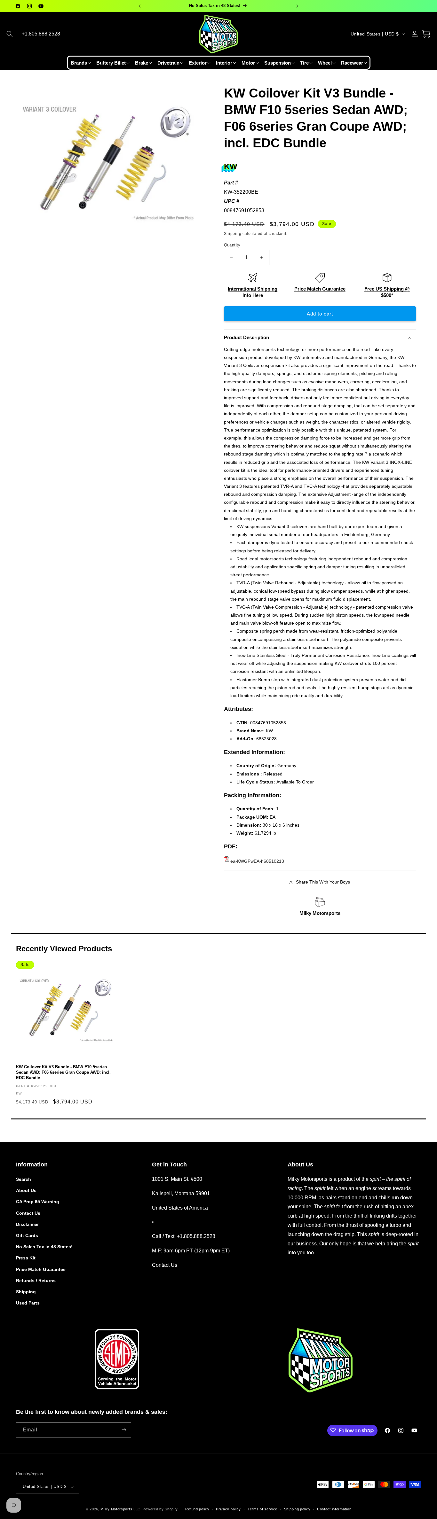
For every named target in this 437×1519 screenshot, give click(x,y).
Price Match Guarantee (320, 289)
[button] (10, 34)
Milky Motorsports (319, 913)
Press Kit (26, 1258)
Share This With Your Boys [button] (323, 881)
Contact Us (28, 1213)
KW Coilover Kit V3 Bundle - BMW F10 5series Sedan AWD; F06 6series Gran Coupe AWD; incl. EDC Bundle (63, 1072)
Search (23, 1179)
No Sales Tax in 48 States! (44, 1247)
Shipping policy (297, 1509)
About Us (26, 1190)
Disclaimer (27, 1224)
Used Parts (28, 1303)
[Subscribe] (124, 1429)
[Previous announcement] (140, 6)
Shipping (233, 233)
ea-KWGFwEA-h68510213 (256, 861)
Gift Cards (27, 1235)
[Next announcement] (297, 6)
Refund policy (197, 1509)
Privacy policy (228, 1509)
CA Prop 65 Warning (37, 1201)
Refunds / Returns (36, 1280)
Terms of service (262, 1509)
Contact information (334, 1509)
